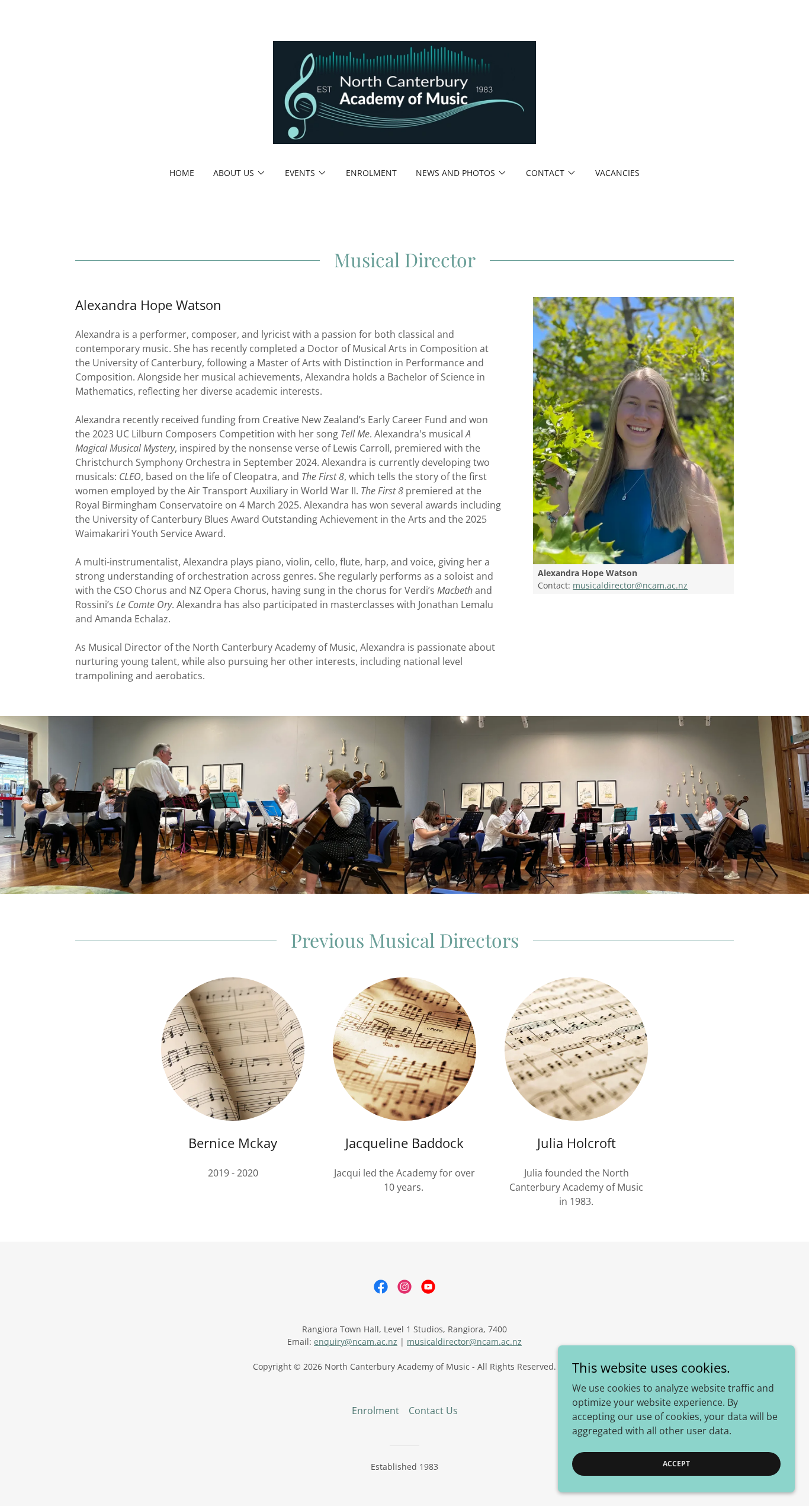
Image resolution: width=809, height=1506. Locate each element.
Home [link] (181, 172)
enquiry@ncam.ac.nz (355, 1341)
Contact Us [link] (433, 1410)
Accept (676, 1464)
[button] (239, 173)
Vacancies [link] (617, 172)
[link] (405, 91)
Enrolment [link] (371, 172)
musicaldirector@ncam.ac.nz (630, 585)
